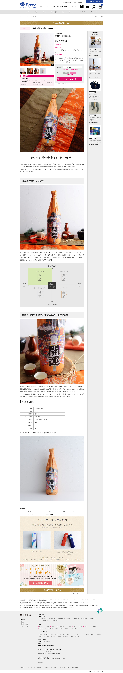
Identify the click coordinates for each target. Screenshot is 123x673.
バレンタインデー (70, 634)
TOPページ (41, 614)
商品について (52, 618)
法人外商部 (30, 667)
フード (44, 12)
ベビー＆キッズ (93, 12)
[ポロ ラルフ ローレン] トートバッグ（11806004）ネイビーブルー (95, 96)
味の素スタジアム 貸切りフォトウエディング (66, 628)
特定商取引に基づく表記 (50, 667)
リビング (82, 12)
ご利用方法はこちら (61, 54)
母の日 (87, 634)
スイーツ (46, 626)
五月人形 (53, 636)
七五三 (59, 636)
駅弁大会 (77, 636)
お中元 (40, 634)
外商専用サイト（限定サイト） (46, 645)
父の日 (92, 634)
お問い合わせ (67, 2)
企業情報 (22, 667)
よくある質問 (55, 620)
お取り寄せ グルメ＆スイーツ (63, 626)
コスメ (62, 12)
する (66, 72)
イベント (28, 12)
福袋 (72, 636)
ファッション (72, 12)
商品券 (39, 643)
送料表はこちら (60, 44)
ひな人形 (46, 636)
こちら (46, 80)
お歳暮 (46, 634)
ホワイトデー (80, 634)
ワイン (74, 626)
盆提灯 (40, 636)
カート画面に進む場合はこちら (62, 84)
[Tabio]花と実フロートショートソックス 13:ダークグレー (95, 119)
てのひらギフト (42, 639)
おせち (51, 634)
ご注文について (61, 618)
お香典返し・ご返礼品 (44, 641)
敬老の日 (99, 634)
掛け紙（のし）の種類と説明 (70, 69)
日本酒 (80, 626)
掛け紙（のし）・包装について (89, 618)
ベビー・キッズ (49, 628)
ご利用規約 (38, 667)
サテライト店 (24, 626)
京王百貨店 (96, 671)
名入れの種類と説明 (68, 74)
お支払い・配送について (73, 618)
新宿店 (22, 622)
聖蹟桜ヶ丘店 (24, 624)
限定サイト (40, 662)
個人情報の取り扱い (64, 667)
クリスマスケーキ (59, 634)
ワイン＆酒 (53, 12)
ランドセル (65, 636)
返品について (59, 47)
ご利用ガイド (80, 2)
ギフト (36, 12)
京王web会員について (44, 620)
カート (100, 7)
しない (73, 72)
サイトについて (43, 618)
